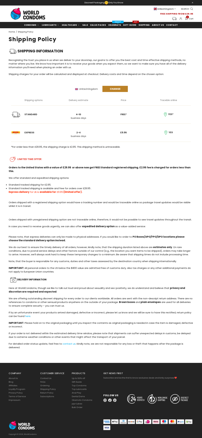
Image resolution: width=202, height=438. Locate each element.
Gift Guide (77, 382)
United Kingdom (165, 8)
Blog (11, 382)
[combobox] (90, 89)
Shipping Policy (48, 389)
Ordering (45, 385)
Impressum (14, 400)
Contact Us (45, 378)
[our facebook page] (110, 400)
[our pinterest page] (114, 400)
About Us (13, 378)
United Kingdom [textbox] (88, 89)
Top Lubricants (79, 389)
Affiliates (13, 385)
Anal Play (76, 392)
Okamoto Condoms (82, 400)
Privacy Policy (16, 392)
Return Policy (46, 392)
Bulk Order (77, 407)
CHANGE (115, 89)
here (27, 316)
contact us (69, 343)
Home (12, 32)
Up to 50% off (78, 378)
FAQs (42, 382)
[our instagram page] (105, 400)
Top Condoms (79, 385)
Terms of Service (17, 396)
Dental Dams (78, 396)
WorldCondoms (28, 13)
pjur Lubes (77, 403)
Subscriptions (47, 396)
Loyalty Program (17, 389)
